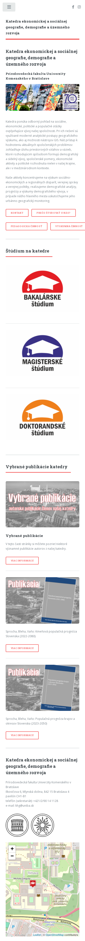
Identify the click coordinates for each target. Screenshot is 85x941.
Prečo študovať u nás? (54, 212)
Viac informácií (22, 560)
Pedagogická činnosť (26, 226)
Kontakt (17, 212)
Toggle (9, 8)
